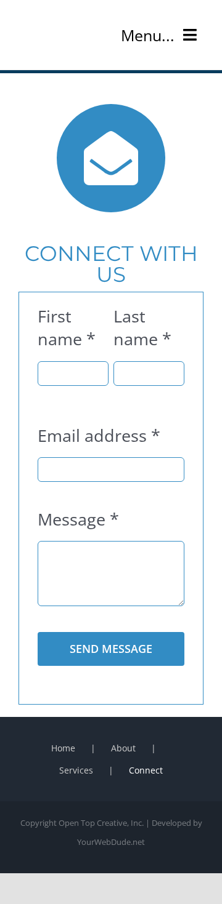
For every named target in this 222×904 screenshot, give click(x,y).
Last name (142, 327)
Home (63, 748)
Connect (146, 770)
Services (76, 770)
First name (67, 327)
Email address (99, 435)
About (123, 748)
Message (78, 519)
